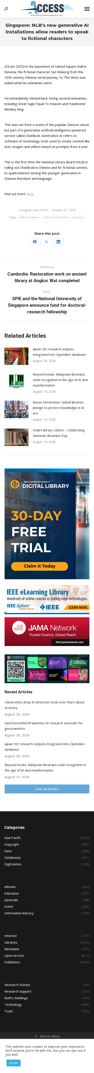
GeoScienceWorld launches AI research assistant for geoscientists (44, 726)
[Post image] (16, 356)
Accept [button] (13, 1063)
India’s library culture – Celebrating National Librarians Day (59, 433)
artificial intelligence (29, 217)
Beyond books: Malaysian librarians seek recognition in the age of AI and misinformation (60, 379)
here (29, 194)
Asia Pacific (41, 210)
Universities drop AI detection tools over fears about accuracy (45, 705)
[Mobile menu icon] (87, 8)
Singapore (77, 217)
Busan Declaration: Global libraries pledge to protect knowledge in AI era (58, 407)
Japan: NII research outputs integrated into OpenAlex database (59, 352)
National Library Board (56, 217)
